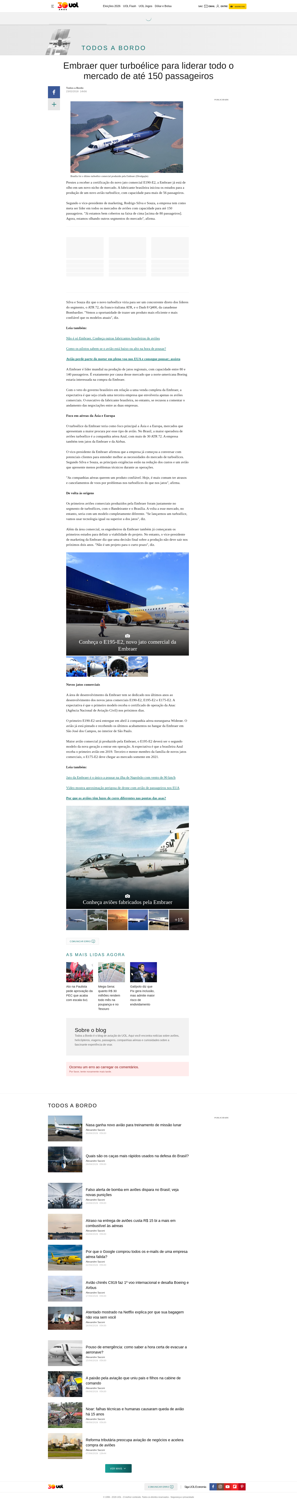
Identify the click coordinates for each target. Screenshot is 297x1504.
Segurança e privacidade (181, 1497)
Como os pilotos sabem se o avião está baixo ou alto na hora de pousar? (116, 348)
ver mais (116, 1468)
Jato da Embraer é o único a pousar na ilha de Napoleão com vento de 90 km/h (120, 777)
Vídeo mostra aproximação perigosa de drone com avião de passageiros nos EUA (122, 788)
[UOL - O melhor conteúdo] (68, 6)
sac (200, 6)
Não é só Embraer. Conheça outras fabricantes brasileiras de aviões (113, 338)
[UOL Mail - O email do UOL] (209, 6)
